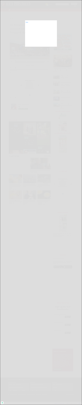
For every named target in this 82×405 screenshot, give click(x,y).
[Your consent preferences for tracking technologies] (2, 403)
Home (27, 22)
